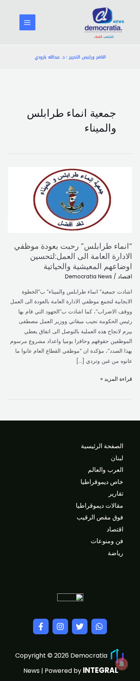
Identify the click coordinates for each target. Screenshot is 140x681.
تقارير (115, 493)
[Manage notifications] (122, 664)
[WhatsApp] (99, 626)
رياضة (115, 553)
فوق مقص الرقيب (100, 517)
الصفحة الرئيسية (102, 446)
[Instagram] (60, 626)
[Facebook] (41, 626)
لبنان (117, 458)
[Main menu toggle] (27, 22)
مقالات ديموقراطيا (99, 505)
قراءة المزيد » (116, 378)
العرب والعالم (105, 469)
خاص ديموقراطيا (101, 481)
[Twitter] (80, 626)
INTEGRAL (100, 670)
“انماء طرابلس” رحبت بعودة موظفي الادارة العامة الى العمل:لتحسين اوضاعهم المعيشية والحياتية (73, 256)
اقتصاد (125, 276)
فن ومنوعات (107, 541)
